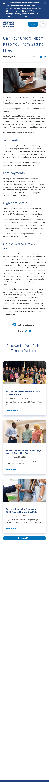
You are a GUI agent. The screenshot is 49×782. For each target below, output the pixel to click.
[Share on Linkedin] (45, 56)
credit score (24, 100)
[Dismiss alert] (45, 3)
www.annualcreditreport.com (30, 160)
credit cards (26, 222)
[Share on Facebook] (41, 56)
